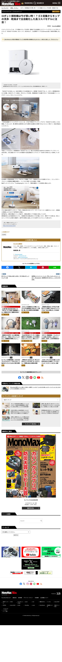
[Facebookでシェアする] (7, 267)
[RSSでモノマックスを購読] (41, 584)
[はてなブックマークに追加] (31, 267)
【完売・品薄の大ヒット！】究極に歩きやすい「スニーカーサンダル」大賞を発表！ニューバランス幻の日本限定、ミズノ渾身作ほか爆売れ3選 (20, 418)
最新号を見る (30, 508)
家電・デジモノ (55, 11)
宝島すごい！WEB (57, 606)
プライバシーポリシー (28, 597)
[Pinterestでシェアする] (43, 267)
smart (33, 605)
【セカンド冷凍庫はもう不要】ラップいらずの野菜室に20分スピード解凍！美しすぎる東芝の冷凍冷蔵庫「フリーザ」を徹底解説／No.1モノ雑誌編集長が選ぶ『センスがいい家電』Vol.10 (30, 311)
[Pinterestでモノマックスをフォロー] (31, 378)
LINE (54, 267)
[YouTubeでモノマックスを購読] (38, 378)
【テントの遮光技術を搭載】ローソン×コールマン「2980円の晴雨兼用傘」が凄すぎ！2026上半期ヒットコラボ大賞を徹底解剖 (20, 405)
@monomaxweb (18, 254)
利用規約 (37, 597)
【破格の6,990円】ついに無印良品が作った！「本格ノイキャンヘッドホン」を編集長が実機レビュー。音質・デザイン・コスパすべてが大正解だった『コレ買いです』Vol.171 (11, 338)
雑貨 (31, 341)
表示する (16, 535)
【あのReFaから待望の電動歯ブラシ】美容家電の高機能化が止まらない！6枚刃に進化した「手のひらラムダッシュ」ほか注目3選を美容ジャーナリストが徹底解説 (31, 39)
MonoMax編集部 (17, 244)
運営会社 (15, 597)
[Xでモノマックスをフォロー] (23, 378)
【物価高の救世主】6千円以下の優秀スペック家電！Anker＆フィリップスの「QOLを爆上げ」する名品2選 (51, 309)
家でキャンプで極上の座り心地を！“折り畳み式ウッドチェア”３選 (15, 277)
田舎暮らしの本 (49, 606)
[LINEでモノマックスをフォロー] (34, 378)
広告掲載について (44, 597)
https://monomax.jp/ (23, 257)
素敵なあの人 (42, 601)
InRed (11, 601)
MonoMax (27, 605)
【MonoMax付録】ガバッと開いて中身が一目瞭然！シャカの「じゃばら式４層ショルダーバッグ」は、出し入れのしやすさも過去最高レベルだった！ (35, 387)
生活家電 (4, 234)
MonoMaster (42, 605)
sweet (26, 601)
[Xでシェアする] (19, 267)
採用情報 (20, 597)
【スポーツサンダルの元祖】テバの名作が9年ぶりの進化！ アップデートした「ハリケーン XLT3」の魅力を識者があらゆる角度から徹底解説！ (51, 363)
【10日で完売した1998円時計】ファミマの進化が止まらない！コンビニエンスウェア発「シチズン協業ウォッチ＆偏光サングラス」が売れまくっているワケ (20, 411)
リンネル (49, 601)
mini (33, 601)
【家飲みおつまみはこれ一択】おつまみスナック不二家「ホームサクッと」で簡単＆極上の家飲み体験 (30, 361)
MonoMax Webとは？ (6, 597)
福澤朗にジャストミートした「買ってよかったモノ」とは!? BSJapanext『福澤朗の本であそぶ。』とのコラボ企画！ (46, 277)
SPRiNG (4, 605)
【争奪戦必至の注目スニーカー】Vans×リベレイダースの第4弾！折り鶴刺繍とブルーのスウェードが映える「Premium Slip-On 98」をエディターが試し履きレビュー (50, 411)
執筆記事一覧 (16, 250)
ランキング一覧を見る (30, 424)
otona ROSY (56, 601)
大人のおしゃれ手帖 (20, 602)
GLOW (19, 605)
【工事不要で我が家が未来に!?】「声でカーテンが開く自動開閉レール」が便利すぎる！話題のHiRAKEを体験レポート (11, 311)
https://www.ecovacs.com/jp (9, 225)
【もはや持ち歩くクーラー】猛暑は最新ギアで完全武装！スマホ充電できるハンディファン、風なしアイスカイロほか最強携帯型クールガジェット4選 (30, 338)
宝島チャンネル (5, 602)
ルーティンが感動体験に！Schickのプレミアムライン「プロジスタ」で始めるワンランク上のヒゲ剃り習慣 (11, 361)
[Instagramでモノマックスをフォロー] (27, 378)
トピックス (44, 341)
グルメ (23, 365)
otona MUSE (12, 605)
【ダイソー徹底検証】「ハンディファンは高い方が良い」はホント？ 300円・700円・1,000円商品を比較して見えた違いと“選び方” (51, 337)
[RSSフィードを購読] (42, 378)
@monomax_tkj (22, 255)
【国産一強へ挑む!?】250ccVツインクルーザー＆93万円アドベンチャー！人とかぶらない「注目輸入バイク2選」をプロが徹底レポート (50, 405)
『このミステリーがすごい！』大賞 (5, 610)
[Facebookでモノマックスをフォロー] (19, 378)
